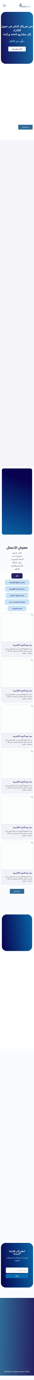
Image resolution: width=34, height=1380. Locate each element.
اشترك (17, 1275)
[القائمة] (4, 5)
